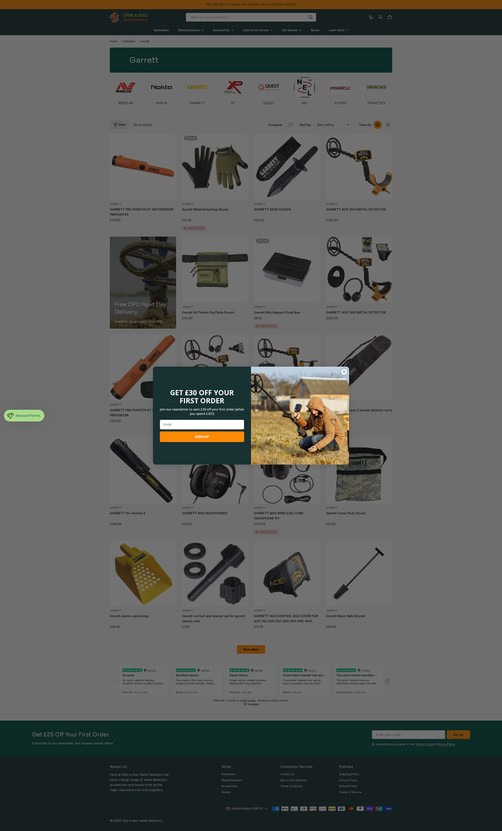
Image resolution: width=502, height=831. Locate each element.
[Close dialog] (344, 371)
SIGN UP (202, 436)
